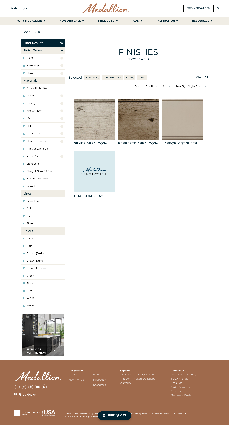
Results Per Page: (149, 86)
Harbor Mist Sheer (179, 143)
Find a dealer (27, 394)
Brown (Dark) (35, 253)
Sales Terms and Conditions (160, 414)
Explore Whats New (36, 351)
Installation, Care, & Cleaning (137, 374)
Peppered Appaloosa (138, 143)
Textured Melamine (38, 178)
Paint (30, 57)
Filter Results (33, 43)
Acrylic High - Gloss (38, 88)
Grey (30, 283)
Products (74, 374)
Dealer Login (18, 8)
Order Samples (180, 387)
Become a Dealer (181, 395)
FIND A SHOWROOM (198, 8)
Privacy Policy (141, 414)
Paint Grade (34, 133)
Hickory (31, 103)
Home (25, 31)
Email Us (176, 382)
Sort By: (188, 86)
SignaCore (33, 163)
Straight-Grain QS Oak (39, 171)
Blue (29, 246)
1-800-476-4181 (180, 378)
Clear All (202, 77)
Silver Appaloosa (90, 143)
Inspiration (99, 379)
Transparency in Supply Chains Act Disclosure (92, 414)
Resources (99, 384)
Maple (30, 118)
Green (30, 275)
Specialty (33, 65)
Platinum (32, 216)
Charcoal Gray (88, 196)
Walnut (31, 186)
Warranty (125, 382)
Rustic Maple (34, 156)
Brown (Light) (35, 260)
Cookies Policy (180, 414)
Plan (96, 374)
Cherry (31, 95)
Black (30, 238)
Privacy (68, 414)
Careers (176, 391)
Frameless (33, 201)
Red (29, 290)
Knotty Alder (34, 110)
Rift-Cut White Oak (38, 148)
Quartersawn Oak (37, 141)
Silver (30, 223)
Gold (29, 208)
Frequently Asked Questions (137, 378)
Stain (30, 73)
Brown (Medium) (37, 268)
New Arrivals (76, 379)
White (30, 298)
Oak (29, 126)
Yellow (30, 305)
